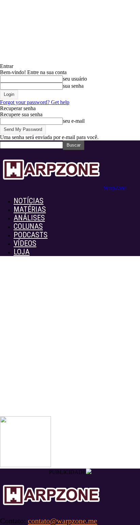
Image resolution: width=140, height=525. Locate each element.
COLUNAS (28, 226)
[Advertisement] (70, 343)
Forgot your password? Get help (34, 102)
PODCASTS (31, 235)
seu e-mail (74, 121)
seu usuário (75, 79)
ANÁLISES (29, 218)
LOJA (22, 252)
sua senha (73, 86)
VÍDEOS (25, 243)
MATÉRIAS (30, 209)
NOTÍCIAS (28, 201)
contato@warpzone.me (62, 520)
